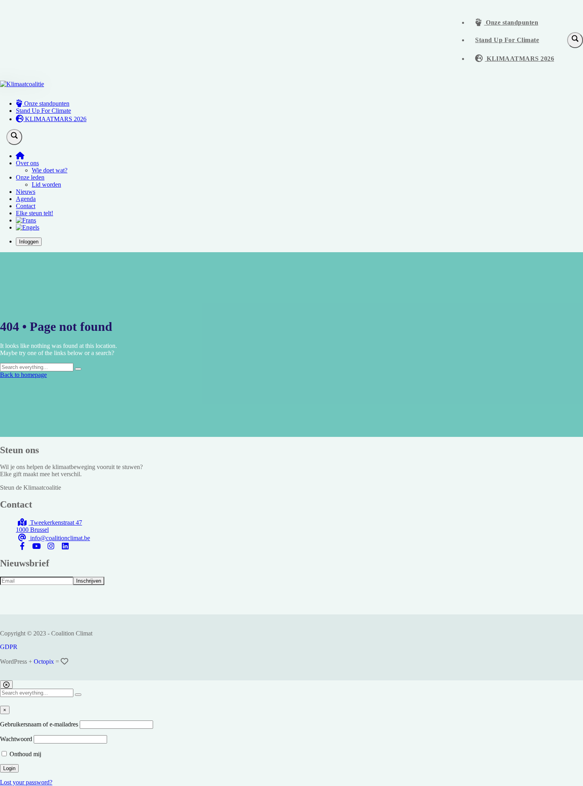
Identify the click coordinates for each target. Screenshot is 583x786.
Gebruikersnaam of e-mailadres (39, 724)
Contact (25, 206)
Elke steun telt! (34, 213)
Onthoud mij (24, 754)
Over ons (27, 163)
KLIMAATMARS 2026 (519, 58)
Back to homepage (23, 374)
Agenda (26, 198)
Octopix (44, 661)
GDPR (8, 646)
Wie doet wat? (49, 170)
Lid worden (46, 184)
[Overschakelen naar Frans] (26, 220)
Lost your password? (26, 782)
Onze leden (30, 177)
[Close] (6, 684)
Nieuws (25, 191)
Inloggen (28, 242)
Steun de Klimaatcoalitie (30, 487)
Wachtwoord (16, 739)
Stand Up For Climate (507, 40)
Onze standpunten (511, 22)
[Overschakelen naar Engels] (27, 227)
